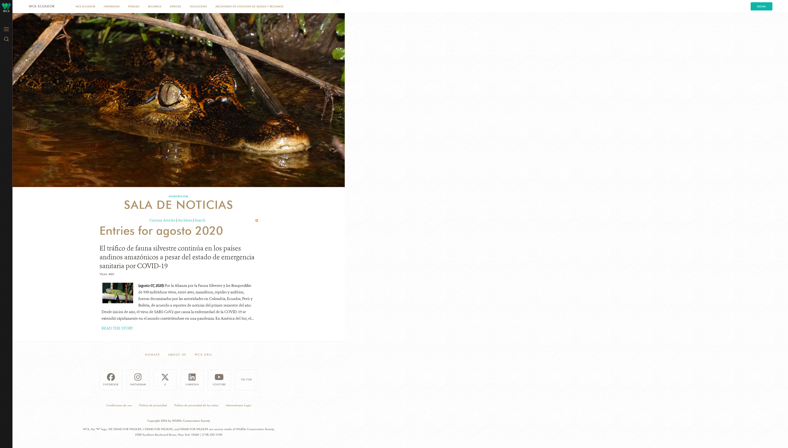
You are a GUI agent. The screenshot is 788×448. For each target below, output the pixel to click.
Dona (761, 6)
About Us (177, 354)
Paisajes (133, 6)
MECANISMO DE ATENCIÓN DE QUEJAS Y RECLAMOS (249, 6)
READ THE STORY (117, 328)
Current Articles (162, 220)
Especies (175, 6)
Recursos (154, 6)
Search (200, 220)
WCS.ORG (203, 354)
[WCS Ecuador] (6, 6)
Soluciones (198, 6)
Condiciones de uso (119, 405)
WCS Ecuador (42, 6)
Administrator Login (238, 405)
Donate (152, 354)
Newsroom (111, 6)
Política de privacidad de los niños (196, 405)
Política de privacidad (153, 405)
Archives (185, 220)
